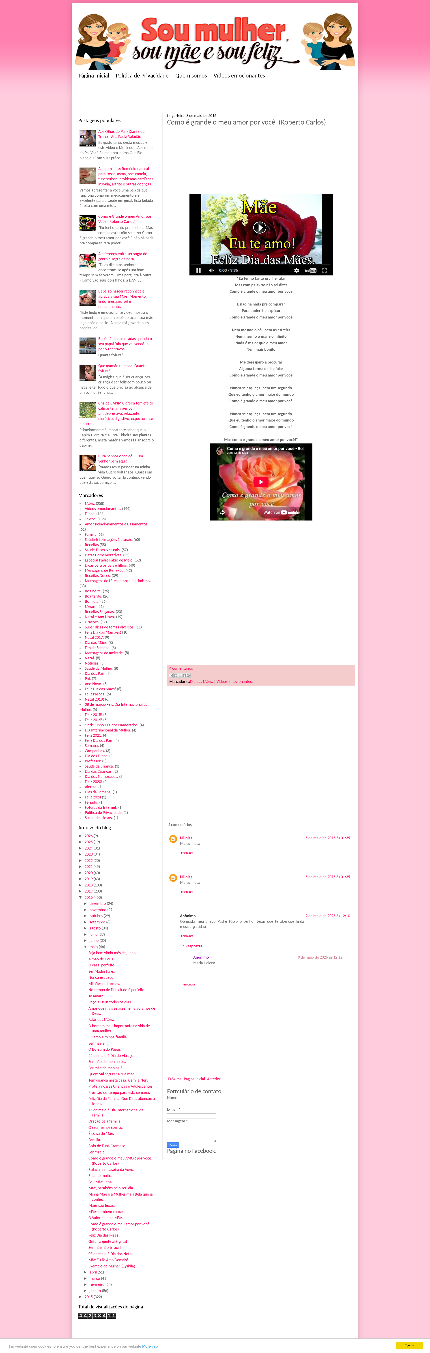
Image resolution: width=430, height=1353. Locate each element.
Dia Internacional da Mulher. (108, 730)
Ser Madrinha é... (102, 972)
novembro (98, 910)
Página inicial (194, 1079)
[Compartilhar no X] (180, 675)
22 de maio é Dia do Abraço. (111, 1056)
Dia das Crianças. (99, 772)
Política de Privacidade (142, 76)
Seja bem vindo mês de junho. (112, 953)
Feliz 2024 (93, 797)
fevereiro (97, 1285)
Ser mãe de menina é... (107, 1068)
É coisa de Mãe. (101, 1134)
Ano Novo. (93, 684)
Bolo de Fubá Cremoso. (107, 1146)
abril (94, 1272)
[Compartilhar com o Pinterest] (188, 675)
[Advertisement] (166, 97)
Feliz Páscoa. (95, 694)
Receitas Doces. (98, 576)
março (95, 1279)
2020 (89, 873)
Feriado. (91, 802)
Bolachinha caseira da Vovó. (111, 1170)
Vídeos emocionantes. (240, 76)
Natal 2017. (94, 638)
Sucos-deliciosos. (99, 818)
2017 (89, 891)
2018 (89, 885)
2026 (89, 836)
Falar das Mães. (101, 1020)
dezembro (98, 904)
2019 (89, 879)
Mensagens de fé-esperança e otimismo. (118, 581)
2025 (89, 842)
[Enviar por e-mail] (171, 675)
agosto (96, 928)
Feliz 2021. (93, 736)
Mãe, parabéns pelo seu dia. (111, 1188)
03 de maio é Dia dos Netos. (111, 1254)
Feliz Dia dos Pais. (99, 741)
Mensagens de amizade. (104, 653)
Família (91, 535)
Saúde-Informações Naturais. (109, 540)
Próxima (175, 1079)
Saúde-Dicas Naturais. (103, 550)
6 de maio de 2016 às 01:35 (327, 838)
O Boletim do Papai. (104, 1050)
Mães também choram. (107, 1212)
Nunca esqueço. (101, 978)
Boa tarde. (93, 596)
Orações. (92, 622)
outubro (97, 916)
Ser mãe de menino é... (107, 1062)
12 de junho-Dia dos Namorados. (112, 725)
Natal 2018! (94, 699)
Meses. (91, 607)
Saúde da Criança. (99, 766)
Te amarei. (96, 996)
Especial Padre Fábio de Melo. (109, 560)
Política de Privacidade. (104, 813)
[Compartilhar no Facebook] (184, 675)
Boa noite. (93, 591)
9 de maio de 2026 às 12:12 (320, 957)
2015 (89, 1297)
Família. (94, 1140)
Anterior (214, 1079)
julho (94, 935)
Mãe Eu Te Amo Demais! (108, 1260)
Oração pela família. (105, 1121)
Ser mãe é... (98, 1043)
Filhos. (90, 514)
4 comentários (181, 669)
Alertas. (91, 787)
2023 (89, 854)
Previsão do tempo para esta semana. (119, 1093)
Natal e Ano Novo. (100, 617)
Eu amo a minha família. (108, 1037)
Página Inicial (94, 76)
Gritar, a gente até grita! (107, 1242)
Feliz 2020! (93, 782)
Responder (187, 853)
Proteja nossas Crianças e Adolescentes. (121, 1086)
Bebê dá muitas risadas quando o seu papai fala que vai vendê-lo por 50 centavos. (125, 344)
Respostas (193, 946)
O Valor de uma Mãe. (105, 1218)
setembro (98, 922)
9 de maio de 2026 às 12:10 (327, 916)
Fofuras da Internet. (101, 808)
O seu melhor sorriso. (105, 1128)
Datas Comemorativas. (103, 555)
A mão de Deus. (101, 959)
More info (150, 1346)
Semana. (92, 746)
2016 (89, 898)
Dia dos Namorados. (101, 777)
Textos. (91, 519)
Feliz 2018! (93, 715)
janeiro (96, 1291)
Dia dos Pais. (95, 674)
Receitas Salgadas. (100, 612)
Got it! (409, 1346)
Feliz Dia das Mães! (100, 689)
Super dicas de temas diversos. (110, 627)
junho (95, 941)
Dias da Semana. (98, 792)
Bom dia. (92, 602)
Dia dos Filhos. (96, 756)
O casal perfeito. (102, 965)
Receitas (92, 545)
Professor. (93, 761)
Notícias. (92, 663)
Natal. (90, 658)
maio (94, 947)
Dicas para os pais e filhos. (106, 566)
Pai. (88, 679)
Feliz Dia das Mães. (103, 1235)
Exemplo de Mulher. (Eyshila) (111, 1266)
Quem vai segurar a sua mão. (112, 1074)
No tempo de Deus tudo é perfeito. (117, 990)
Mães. (90, 504)
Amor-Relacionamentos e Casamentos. (116, 524)
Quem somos (191, 76)
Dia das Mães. (96, 643)
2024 (89, 848)
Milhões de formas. (104, 984)
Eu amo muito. (100, 1176)
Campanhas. (95, 751)
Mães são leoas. (101, 1206)
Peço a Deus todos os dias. (110, 1002)
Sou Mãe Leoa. (100, 1182)
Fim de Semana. (98, 648)
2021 (89, 867)
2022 (89, 861)
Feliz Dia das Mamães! (103, 632)
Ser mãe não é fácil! (104, 1248)
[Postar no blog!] (175, 675)
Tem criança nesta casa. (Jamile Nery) (118, 1080)
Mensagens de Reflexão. (105, 571)
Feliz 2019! (93, 720)
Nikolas (186, 838)
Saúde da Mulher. (99, 669)
